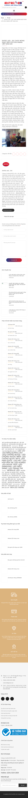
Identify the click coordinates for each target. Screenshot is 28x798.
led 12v (21, 451)
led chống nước (11, 455)
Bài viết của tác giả (7, 210)
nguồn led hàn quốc (14, 482)
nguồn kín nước (14, 477)
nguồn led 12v (10, 479)
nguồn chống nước (18, 474)
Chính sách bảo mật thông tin (7, 747)
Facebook (3, 699)
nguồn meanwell (16, 484)
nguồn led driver (13, 480)
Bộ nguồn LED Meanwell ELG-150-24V (16, 560)
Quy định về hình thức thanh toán (8, 708)
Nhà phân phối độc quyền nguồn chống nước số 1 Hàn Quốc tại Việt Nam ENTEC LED (17, 293)
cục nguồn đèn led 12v (9, 451)
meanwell (4, 470)
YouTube (7, 699)
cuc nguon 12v (9, 449)
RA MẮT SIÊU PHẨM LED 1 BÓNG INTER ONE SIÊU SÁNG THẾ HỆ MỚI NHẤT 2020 (17, 284)
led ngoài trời (9, 464)
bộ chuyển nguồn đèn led (10, 442)
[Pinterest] (21, 154)
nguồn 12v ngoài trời (12, 472)
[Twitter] (17, 154)
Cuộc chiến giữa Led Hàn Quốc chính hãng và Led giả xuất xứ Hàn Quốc (17, 275)
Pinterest (12, 699)
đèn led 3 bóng (17, 487)
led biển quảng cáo (12, 453)
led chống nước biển (13, 456)
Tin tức (10, 153)
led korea (20, 462)
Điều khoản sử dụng (5, 744)
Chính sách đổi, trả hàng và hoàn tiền (9, 715)
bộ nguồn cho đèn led (16, 444)
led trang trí (15, 468)
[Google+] (24, 154)
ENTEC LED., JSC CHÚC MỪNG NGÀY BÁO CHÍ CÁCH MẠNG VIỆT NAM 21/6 (13, 42)
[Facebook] (13, 154)
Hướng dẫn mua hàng (6, 718)
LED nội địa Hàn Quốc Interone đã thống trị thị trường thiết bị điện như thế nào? (17, 302)
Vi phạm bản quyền (5, 749)
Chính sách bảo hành (5, 713)
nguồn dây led (16, 475)
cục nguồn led (20, 449)
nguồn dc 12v (6, 475)
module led (13, 470)
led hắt (17, 461)
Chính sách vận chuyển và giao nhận (9, 710)
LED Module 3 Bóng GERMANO (15, 577)
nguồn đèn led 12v (13, 485)
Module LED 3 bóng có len (13, 568)
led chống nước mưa (14, 458)
